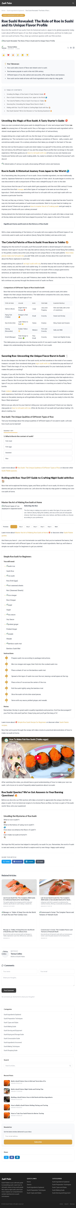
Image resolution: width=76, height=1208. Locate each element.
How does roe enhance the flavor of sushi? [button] (20, 830)
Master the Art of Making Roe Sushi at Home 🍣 (32, 533)
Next (56, 526)
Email (41, 861)
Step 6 (49, 526)
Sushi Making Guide (58, 1190)
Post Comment (9, 990)
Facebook (19, 861)
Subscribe (38, 1142)
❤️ (8, 55)
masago (20, 189)
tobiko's (8, 391)
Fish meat (8, 441)
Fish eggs (8, 447)
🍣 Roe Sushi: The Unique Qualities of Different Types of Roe (37, 468)
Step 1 (14, 526)
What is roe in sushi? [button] (12, 820)
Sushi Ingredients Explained (15, 10)
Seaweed (8, 453)
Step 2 (21, 526)
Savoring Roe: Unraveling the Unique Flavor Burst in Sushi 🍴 (26, 104)
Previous (5, 526)
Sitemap (72, 1204)
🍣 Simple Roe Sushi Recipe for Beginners (30, 722)
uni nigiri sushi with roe (31, 264)
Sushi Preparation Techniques (36, 1190)
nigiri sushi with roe (43, 363)
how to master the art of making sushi (45, 206)
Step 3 (28, 526)
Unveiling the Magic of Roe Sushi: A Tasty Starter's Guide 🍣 (26, 94)
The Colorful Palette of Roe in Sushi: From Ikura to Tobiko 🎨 (26, 101)
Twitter (7, 861)
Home (3, 10)
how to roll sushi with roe (37, 153)
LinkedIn (30, 861)
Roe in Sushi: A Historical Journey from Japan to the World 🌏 (27, 97)
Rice (6, 458)
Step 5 (42, 526)
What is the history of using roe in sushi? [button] (19, 825)
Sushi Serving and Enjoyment (61, 1193)
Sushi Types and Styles (34, 1193)
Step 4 (35, 526)
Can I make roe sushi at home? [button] (15, 835)
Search (29, 1184)
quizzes (9, 471)
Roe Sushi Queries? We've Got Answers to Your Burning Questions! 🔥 (29, 111)
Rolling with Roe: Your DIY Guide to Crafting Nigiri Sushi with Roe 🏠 (28, 107)
